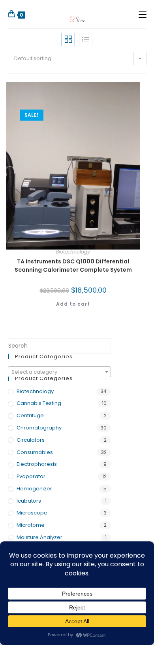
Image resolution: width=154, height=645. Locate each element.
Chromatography (39, 427)
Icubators (29, 501)
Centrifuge (30, 415)
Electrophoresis (37, 464)
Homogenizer (34, 488)
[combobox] (59, 371)
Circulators (31, 440)
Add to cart (73, 304)
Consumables (35, 452)
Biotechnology (73, 251)
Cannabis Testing (39, 403)
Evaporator (31, 476)
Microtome (31, 525)
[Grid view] (68, 39)
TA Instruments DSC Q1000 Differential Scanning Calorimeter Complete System (73, 265)
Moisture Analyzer (39, 537)
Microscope (32, 512)
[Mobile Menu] (142, 14)
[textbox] (59, 372)
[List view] (85, 39)
